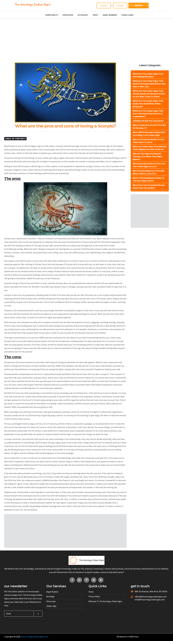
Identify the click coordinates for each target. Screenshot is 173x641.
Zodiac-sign (51, 606)
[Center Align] (38, 614)
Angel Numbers (110, 15)
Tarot (95, 15)
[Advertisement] (86, 38)
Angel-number (52, 591)
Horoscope (68, 15)
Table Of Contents (15, 138)
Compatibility (51, 15)
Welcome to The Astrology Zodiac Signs (105, 601)
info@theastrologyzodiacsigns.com (144, 599)
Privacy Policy (94, 596)
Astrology (83, 15)
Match (138, 5)
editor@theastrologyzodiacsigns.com (144, 596)
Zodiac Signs (127, 15)
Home (91, 591)
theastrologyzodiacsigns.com (34, 636)
